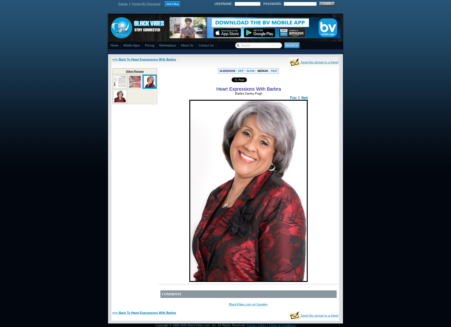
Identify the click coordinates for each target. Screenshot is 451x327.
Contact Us (206, 45)
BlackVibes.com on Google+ (248, 304)
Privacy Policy (256, 325)
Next (304, 97)
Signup (123, 4)
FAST (274, 70)
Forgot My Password (146, 4)
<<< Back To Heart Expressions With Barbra (144, 59)
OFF (241, 70)
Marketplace (167, 45)
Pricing (149, 45)
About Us (187, 45)
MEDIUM (262, 70)
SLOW (250, 70)
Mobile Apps (131, 45)
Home (114, 45)
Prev (293, 97)
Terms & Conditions (282, 325)
